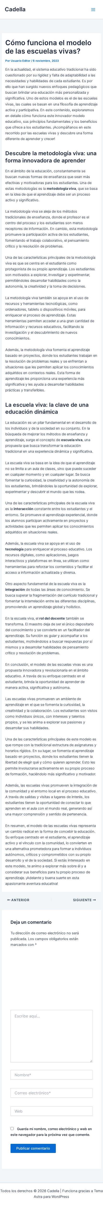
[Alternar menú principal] (93, 10)
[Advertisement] (51, 980)
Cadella (15, 9)
